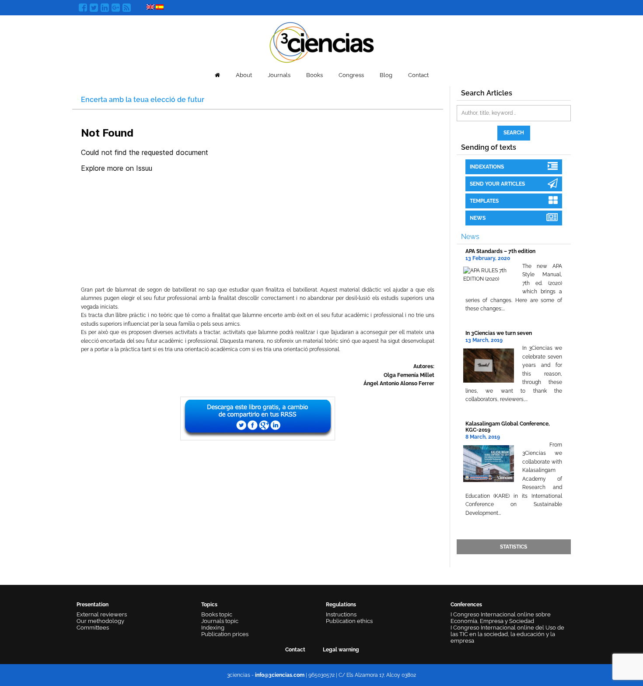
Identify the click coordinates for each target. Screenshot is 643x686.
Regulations (341, 605)
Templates (484, 201)
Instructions (341, 614)
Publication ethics (349, 621)
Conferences (466, 605)
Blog (386, 75)
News (478, 218)
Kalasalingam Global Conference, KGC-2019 (507, 427)
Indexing (212, 627)
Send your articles (497, 184)
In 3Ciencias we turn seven (498, 333)
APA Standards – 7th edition (500, 251)
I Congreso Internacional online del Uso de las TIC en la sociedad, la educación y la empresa (507, 634)
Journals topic (219, 621)
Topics (209, 605)
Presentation (92, 605)
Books (314, 75)
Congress (351, 75)
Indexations (487, 167)
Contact (418, 75)
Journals (279, 75)
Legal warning (341, 650)
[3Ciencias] (322, 41)
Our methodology (100, 621)
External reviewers (102, 614)
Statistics (513, 547)
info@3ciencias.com (279, 675)
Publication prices (224, 634)
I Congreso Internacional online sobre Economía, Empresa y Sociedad (501, 617)
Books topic (216, 614)
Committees (93, 627)
